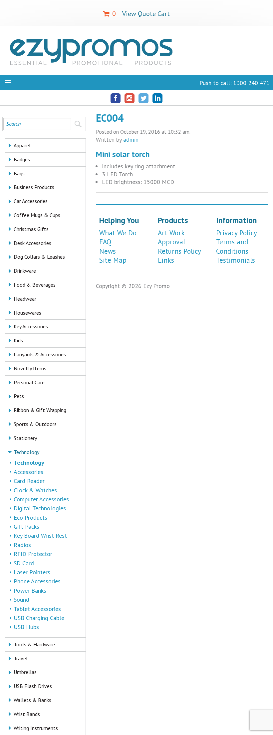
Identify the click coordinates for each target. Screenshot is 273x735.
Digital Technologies (40, 508)
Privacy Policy (236, 232)
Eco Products (30, 517)
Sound (21, 599)
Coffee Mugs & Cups (37, 215)
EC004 (110, 117)
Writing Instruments (36, 728)
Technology (26, 452)
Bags (19, 173)
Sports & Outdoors (35, 424)
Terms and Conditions (232, 246)
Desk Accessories (32, 243)
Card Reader (29, 481)
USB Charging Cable (39, 618)
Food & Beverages (35, 284)
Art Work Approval (171, 237)
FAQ (105, 241)
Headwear (25, 298)
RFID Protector (33, 554)
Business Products (34, 187)
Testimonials (235, 260)
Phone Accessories (37, 581)
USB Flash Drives (33, 686)
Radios (22, 545)
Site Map (113, 260)
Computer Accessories (41, 499)
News (107, 251)
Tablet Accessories (37, 609)
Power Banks (30, 590)
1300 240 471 (251, 83)
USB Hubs (26, 627)
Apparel (22, 145)
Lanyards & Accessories (40, 354)
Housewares (27, 312)
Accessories (28, 472)
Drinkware (25, 270)
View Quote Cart (141, 13)
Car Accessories (31, 201)
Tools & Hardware (34, 644)
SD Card (24, 563)
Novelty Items (30, 368)
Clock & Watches (35, 490)
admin (130, 139)
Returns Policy (179, 251)
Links (166, 260)
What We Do (117, 232)
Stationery (25, 438)
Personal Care (29, 382)
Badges (22, 159)
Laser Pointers (32, 572)
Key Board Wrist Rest (40, 535)
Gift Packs (26, 526)
